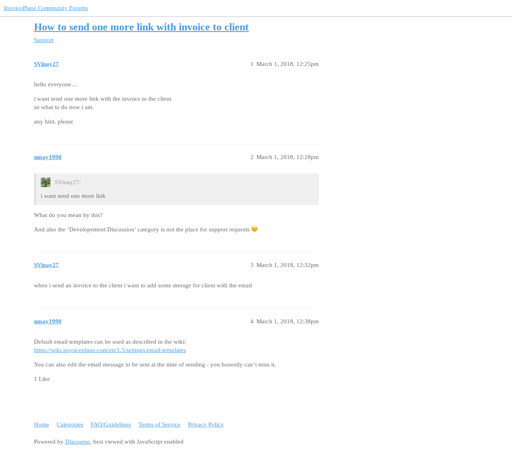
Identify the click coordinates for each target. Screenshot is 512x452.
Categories (70, 424)
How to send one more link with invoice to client (141, 27)
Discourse (77, 441)
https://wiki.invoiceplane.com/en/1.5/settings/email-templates (110, 350)
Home (41, 424)
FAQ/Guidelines (111, 424)
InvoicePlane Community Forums (46, 8)
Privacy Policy (206, 424)
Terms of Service (159, 424)
